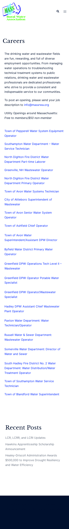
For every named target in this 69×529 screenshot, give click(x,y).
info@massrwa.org (36, 105)
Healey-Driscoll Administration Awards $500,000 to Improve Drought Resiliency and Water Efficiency (32, 460)
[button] (57, 11)
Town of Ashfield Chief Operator (26, 225)
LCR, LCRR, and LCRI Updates (25, 437)
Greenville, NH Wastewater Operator (28, 170)
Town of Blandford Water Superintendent (31, 394)
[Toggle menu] (65, 11)
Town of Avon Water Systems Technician (31, 191)
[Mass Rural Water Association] (14, 11)
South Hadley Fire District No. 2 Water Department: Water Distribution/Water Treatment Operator (30, 368)
